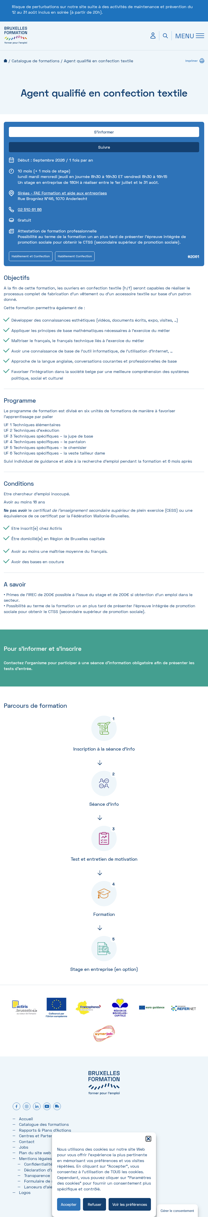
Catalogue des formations (44, 1124)
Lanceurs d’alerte (41, 1186)
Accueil (5, 60)
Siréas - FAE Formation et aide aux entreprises (62, 192)
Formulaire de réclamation (49, 1181)
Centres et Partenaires (40, 1135)
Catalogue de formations (35, 60)
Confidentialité (38, 1164)
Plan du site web (35, 1152)
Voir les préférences (129, 1204)
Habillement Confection (75, 256)
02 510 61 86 (30, 209)
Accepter (69, 1204)
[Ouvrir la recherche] (165, 35)
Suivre (104, 147)
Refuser (94, 1204)
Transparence (37, 1175)
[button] (148, 1138)
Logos (24, 1192)
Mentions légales (35, 1158)
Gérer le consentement (177, 1211)
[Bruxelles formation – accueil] (15, 43)
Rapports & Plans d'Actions (45, 1130)
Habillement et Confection (31, 256)
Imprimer (191, 61)
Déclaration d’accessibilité (49, 1169)
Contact (26, 1141)
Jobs (23, 1147)
